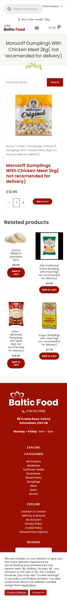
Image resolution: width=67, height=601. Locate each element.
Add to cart (42, 201)
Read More (29, 585)
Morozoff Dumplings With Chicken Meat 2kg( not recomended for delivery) (33, 49)
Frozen (21, 146)
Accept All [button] (38, 592)
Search (55, 82)
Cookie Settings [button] (16, 592)
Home (10, 146)
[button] (37, 28)
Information (51, 6)
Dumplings (35, 146)
